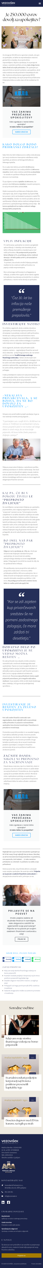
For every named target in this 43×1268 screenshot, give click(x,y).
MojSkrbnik (6, 1216)
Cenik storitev (7, 1222)
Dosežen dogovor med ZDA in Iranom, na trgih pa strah (22, 1122)
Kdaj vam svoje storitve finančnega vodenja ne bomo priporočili (22, 1041)
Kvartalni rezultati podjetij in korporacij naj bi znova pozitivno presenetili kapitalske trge (21, 1082)
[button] (39, 3)
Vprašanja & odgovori (10, 1229)
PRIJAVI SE (21, 939)
